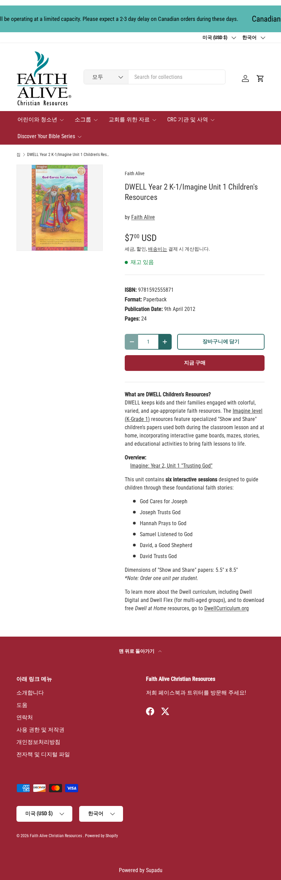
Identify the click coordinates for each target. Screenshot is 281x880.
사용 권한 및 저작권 (40, 729)
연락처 (24, 717)
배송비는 (157, 249)
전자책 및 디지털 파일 (43, 754)
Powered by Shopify (101, 835)
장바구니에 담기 (221, 341)
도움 (21, 705)
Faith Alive (135, 173)
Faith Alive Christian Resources (56, 835)
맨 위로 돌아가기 (137, 651)
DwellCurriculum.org (226, 608)
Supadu (154, 870)
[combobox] (154, 77)
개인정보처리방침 (38, 742)
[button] (260, 78)
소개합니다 (30, 692)
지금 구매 (195, 363)
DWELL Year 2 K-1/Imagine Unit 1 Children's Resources (68, 155)
